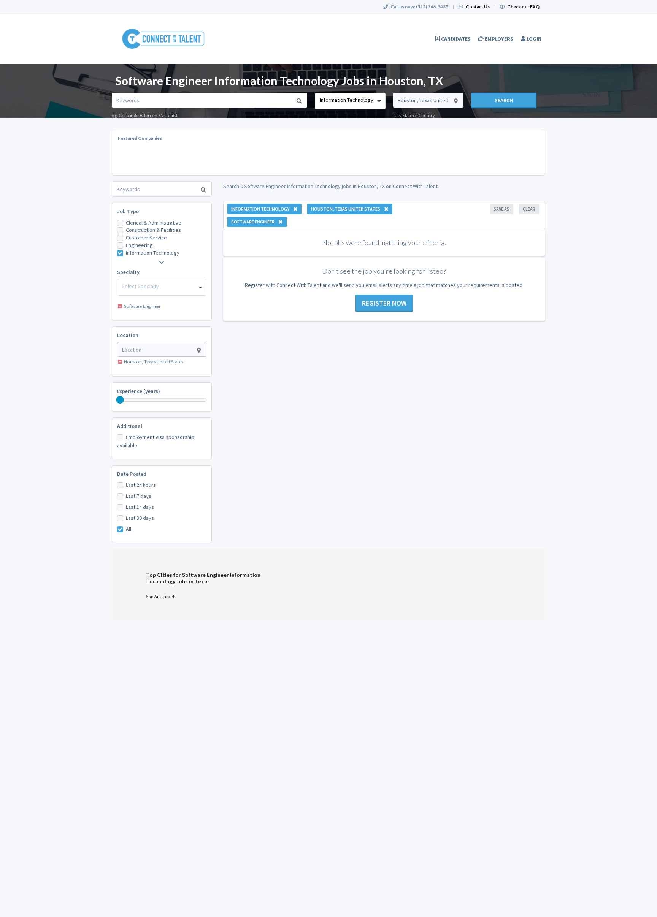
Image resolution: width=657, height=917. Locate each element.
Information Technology (152, 252)
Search (504, 100)
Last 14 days (140, 507)
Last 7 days (138, 496)
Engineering (139, 245)
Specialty (128, 272)
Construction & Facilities (153, 229)
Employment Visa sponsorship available (155, 441)
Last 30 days (140, 518)
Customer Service (146, 237)
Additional (129, 426)
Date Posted (131, 473)
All (128, 529)
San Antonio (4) (161, 596)
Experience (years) (138, 391)
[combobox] (350, 101)
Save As (501, 209)
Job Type (128, 211)
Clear (529, 209)
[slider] (120, 400)
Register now (384, 303)
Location (127, 335)
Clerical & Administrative (153, 222)
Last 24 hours (141, 484)
